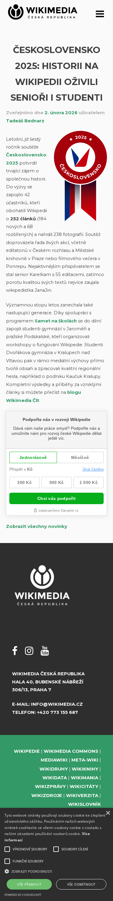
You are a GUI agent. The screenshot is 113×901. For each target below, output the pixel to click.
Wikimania (84, 777)
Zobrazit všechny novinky (36, 526)
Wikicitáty (84, 786)
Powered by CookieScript (23, 895)
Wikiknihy (85, 769)
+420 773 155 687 (57, 712)
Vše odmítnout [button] (81, 884)
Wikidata (54, 777)
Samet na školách (56, 321)
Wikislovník (84, 804)
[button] (56, 871)
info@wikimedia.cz (57, 704)
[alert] (56, 854)
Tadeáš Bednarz (25, 121)
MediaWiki (54, 760)
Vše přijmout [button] (29, 884)
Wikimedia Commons (71, 751)
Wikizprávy (50, 786)
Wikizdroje (46, 795)
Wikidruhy (53, 769)
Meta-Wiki (84, 760)
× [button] (107, 813)
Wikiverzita (82, 795)
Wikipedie (27, 751)
